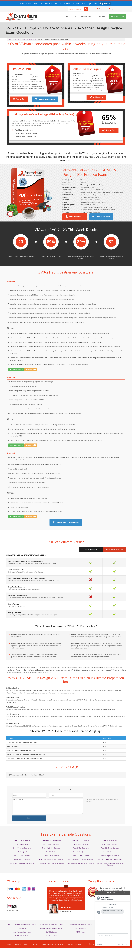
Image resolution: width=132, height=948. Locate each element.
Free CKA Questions (110, 852)
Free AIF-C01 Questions (81, 848)
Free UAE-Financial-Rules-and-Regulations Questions (110, 864)
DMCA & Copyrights (74, 944)
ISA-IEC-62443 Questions (22, 859)
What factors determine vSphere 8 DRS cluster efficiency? (27, 775)
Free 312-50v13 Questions (51, 852)
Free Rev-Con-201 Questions (51, 840)
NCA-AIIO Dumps (51, 936)
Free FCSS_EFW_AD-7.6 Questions (110, 859)
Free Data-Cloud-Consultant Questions (51, 863)
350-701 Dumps (80, 928)
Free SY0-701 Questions (22, 840)
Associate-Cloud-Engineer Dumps (51, 928)
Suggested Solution (17, 369)
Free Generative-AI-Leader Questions (80, 859)
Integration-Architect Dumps (22, 932)
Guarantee (34, 944)
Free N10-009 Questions (22, 844)
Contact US (60, 944)
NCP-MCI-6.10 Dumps (22, 936)
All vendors (86, 17)
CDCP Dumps (80, 932)
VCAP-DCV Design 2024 (29, 39)
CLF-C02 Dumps (51, 932)
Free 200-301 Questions (51, 844)
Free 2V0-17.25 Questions (22, 848)
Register (102, 9)
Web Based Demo (103, 217)
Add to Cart (20, 99)
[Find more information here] (112, 918)
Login (112, 9)
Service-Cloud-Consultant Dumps (81, 924)
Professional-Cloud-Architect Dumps (51, 924)
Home (66, 17)
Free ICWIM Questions (80, 852)
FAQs (26, 944)
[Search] (86, 9)
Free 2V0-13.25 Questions (80, 840)
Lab (74, 17)
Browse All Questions (47, 99)
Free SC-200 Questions (22, 856)
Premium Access (117, 17)
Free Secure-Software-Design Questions (22, 863)
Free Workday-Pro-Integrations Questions (80, 863)
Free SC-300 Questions (51, 856)
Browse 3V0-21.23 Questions (68, 523)
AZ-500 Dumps (22, 928)
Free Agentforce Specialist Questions (51, 859)
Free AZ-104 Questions (80, 844)
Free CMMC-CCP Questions (51, 848)
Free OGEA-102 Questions (81, 856)
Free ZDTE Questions (110, 840)
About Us (18, 944)
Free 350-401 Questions (110, 844)
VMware (16, 39)
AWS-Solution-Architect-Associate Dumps (22, 924)
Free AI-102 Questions (22, 852)
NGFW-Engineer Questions (110, 856)
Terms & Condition (48, 944)
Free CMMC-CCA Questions (110, 848)
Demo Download (75, 217)
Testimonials (101, 17)
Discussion (31, 369)
